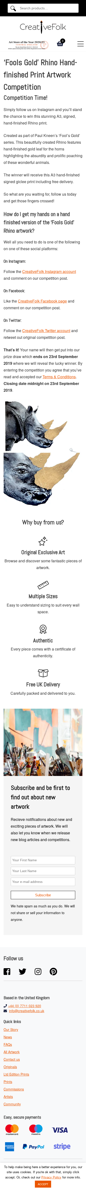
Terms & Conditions (59, 376)
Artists (8, 1096)
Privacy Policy (51, 1177)
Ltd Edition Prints (16, 1074)
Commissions (14, 1089)
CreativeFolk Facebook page (42, 301)
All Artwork (12, 1051)
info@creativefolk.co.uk (26, 1010)
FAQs (8, 1044)
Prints (8, 1081)
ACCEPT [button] (43, 1184)
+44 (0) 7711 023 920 (24, 1005)
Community (12, 1104)
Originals (10, 1066)
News (8, 1037)
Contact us (12, 1059)
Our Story (11, 1029)
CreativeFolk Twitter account (46, 330)
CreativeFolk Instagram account (49, 271)
